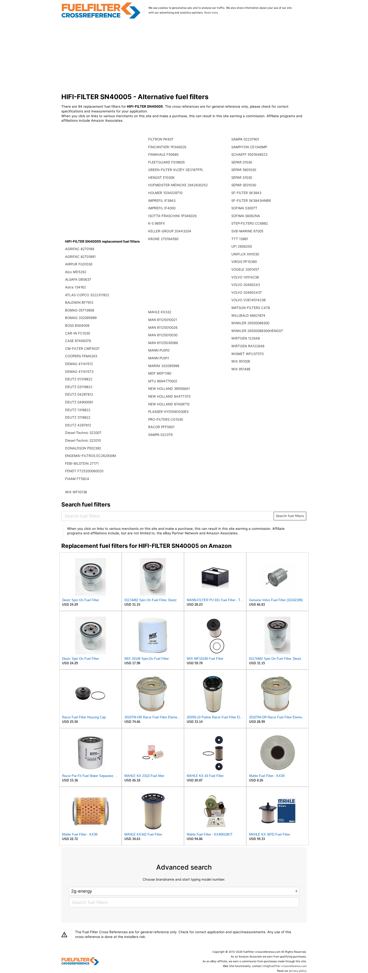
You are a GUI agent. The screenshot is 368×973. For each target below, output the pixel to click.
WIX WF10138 (76, 492)
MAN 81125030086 (163, 343)
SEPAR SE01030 (243, 185)
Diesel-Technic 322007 (83, 433)
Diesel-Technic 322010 (83, 440)
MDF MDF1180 (159, 373)
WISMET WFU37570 (247, 354)
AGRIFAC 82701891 (80, 257)
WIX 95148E (241, 369)
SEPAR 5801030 (243, 170)
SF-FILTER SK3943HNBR (251, 201)
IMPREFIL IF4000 (161, 208)
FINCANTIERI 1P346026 (167, 147)
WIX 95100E (240, 361)
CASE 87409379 (78, 341)
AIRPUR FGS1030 (78, 264)
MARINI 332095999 (163, 366)
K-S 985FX (156, 223)
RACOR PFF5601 (161, 427)
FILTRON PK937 (160, 139)
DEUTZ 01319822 (78, 379)
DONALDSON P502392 (83, 448)
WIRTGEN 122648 (245, 338)
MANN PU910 (158, 350)
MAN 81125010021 (162, 320)
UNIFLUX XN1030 (245, 254)
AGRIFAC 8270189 (79, 249)
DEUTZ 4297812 (78, 425)
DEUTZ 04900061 (79, 402)
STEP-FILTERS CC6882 (249, 223)
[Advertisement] (184, 56)
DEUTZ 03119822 (78, 387)
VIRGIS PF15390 (244, 262)
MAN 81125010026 (162, 328)
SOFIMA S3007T (244, 208)
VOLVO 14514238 (245, 277)
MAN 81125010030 (162, 335)
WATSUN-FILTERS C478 (250, 308)
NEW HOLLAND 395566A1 (169, 389)
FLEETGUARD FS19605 (166, 162)
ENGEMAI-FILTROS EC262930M (90, 456)
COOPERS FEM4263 (81, 356)
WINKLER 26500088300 (250, 323)
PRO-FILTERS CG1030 (165, 419)
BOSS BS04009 (77, 325)
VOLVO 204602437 (246, 292)
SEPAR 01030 (241, 162)
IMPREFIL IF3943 (161, 201)
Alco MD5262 (75, 272)
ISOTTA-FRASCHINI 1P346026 (172, 216)
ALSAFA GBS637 (78, 279)
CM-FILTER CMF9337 (82, 349)
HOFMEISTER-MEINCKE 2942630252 (178, 185)
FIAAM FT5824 (77, 479)
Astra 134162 (75, 287)
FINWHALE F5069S (163, 154)
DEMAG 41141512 (79, 364)
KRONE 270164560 (163, 239)
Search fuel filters (290, 516)
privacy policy (298, 970)
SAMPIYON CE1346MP (249, 147)
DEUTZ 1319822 (77, 410)
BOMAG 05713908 (79, 310)
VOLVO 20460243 (245, 285)
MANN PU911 (158, 358)
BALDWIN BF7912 (79, 302)
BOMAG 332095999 (81, 318)
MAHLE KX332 (159, 312)
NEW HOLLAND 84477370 (169, 396)
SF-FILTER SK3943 (246, 193)
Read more (211, 12)
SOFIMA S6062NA (245, 216)
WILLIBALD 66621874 (248, 315)
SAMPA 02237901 (245, 139)
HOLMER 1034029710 (165, 193)
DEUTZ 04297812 (79, 394)
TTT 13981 (239, 239)
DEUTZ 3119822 (77, 417)
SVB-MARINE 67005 (247, 231)
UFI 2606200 (241, 246)
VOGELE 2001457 (245, 269)
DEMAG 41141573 (79, 372)
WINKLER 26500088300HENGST (257, 331)
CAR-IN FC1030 (77, 333)
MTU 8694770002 (162, 381)
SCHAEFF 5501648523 (249, 154)
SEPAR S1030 (241, 178)
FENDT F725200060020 (84, 471)
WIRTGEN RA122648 (247, 346)
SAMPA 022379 (160, 435)
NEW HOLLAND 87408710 (169, 404)
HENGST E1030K (161, 178)
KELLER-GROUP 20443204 (169, 231)
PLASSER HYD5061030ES (168, 412)
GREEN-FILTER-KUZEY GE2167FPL (175, 170)
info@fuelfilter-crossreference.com (284, 966)
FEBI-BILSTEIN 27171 (82, 463)
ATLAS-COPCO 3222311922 (87, 295)
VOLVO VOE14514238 (248, 300)
